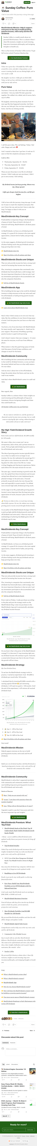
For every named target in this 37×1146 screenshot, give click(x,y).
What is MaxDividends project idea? (15, 974)
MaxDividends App (10, 982)
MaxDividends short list (11, 251)
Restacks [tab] (12, 1042)
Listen (33, 18)
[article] (18, 1074)
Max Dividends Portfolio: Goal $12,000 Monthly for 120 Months (17, 912)
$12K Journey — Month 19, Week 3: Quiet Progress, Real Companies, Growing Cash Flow (14, 1103)
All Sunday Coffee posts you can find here (14, 407)
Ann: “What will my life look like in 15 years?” (18, 806)
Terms (27, 1136)
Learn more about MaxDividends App (16, 308)
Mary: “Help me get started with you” (16, 795)
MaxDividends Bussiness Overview (15, 898)
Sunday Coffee (9, 951)
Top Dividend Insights (11, 846)
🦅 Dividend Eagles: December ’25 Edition (13, 1070)
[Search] (34, 1064)
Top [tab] (3, 1064)
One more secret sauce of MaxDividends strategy (19, 997)
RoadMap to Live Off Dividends (14, 873)
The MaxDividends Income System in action (14, 1090)
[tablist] (8, 1042)
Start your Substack (15, 1141)
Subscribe (27, 2)
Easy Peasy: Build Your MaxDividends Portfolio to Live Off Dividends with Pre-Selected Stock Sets (17, 885)
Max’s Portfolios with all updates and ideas (17, 255)
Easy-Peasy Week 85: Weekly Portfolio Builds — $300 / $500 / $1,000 (13, 1086)
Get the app (25, 1141)
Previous (6, 1030)
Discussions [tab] (14, 1064)
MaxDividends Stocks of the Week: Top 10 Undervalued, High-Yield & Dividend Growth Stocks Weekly (19, 830)
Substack (11, 1144)
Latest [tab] (8, 1064)
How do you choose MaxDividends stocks (17, 987)
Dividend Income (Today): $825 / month (13, 1107)
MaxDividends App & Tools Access (15, 924)
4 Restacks (21, 1018)
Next (31, 1030)
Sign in (33, 2)
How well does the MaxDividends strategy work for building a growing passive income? (17, 992)
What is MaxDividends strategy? (14, 978)
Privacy (23, 1136)
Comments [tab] (5, 1042)
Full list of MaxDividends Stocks (14, 283)
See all (5, 1116)
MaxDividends (9, 17)
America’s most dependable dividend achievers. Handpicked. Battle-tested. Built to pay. (13, 1074)
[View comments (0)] (9, 23)
